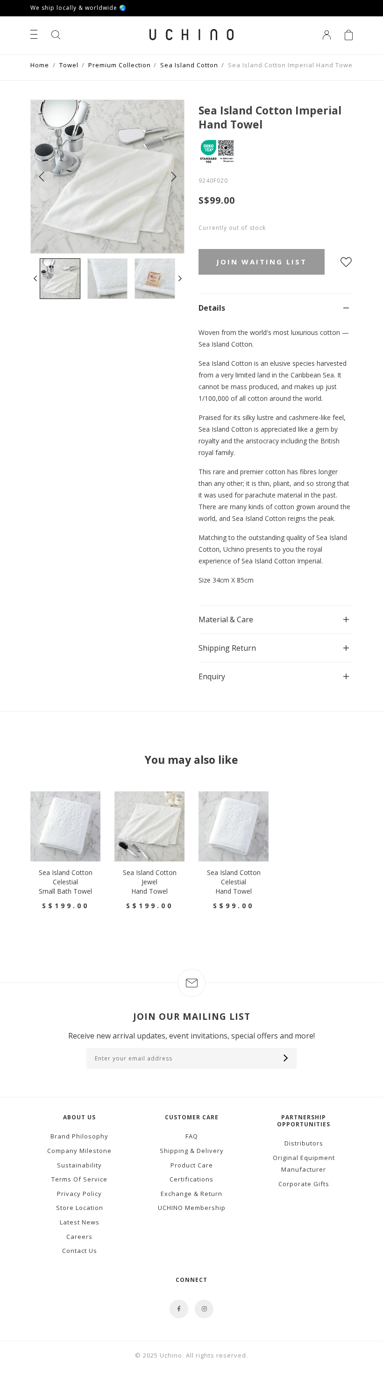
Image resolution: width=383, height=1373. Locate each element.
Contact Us (79, 1250)
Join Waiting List (261, 261)
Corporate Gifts (303, 1184)
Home (39, 65)
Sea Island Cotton (189, 65)
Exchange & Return (191, 1193)
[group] (60, 278)
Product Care (191, 1165)
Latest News (79, 1222)
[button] (35, 278)
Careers (79, 1236)
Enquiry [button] (212, 676)
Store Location (79, 1207)
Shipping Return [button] (227, 648)
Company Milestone (79, 1150)
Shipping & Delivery (192, 1150)
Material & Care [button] (226, 619)
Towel (68, 65)
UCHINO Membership (192, 1207)
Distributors (303, 1143)
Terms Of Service (79, 1179)
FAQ (191, 1136)
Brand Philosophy (79, 1136)
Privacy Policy (79, 1193)
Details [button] (212, 308)
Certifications (191, 1179)
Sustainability (79, 1165)
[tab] (276, 307)
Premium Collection (119, 65)
